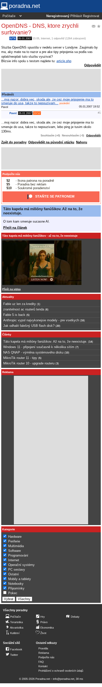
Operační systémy (21, 565)
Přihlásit (76, 16)
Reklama (43, 652)
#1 (99, 112)
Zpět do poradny (13, 142)
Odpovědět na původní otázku (51, 142)
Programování (18, 555)
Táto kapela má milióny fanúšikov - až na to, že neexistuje (39, 235)
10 (66, 352)
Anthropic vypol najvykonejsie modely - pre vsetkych (41, 320)
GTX (13, 38)
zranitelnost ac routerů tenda (23, 309)
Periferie (14, 541)
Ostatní (13, 574)
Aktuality (8, 296)
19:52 (37, 113)
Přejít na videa (11, 289)
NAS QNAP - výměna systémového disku (33, 352)
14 (90, 341)
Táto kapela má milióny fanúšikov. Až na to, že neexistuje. (45, 341)
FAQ (41, 661)
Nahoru (81, 142)
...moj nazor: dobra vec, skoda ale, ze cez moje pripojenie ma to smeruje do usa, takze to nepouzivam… (47, 101)
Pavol (13, 113)
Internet (45, 38)
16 (82, 320)
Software (14, 551)
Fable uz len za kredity (19, 304)
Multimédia (16, 546)
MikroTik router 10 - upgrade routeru (28, 363)
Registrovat (91, 16)
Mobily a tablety (19, 579)
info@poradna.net (63, 678)
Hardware (15, 536)
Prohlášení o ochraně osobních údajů (60, 670)
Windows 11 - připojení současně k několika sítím (38, 347)
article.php (63, 61)
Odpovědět (92, 65)
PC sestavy (16, 569)
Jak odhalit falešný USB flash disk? (28, 326)
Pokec (12, 593)
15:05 (36, 38)
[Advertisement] (51, 80)
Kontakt (43, 666)
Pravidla (43, 648)
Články (6, 334)
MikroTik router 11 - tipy (20, 358)
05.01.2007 (24, 38)
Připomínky (16, 588)
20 (57, 325)
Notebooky (16, 583)
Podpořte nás (11, 174)
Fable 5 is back (14, 315)
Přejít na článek (15, 227)
